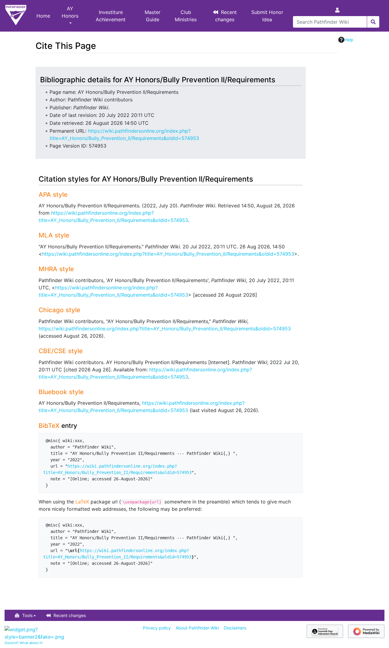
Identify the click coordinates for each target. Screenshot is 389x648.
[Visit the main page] (16, 16)
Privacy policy (157, 627)
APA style (53, 194)
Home (43, 16)
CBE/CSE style (61, 351)
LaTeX (82, 502)
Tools (27, 615)
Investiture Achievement (111, 15)
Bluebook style (61, 392)
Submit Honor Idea (267, 15)
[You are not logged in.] (338, 10)
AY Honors (70, 12)
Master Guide (152, 15)
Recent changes (226, 15)
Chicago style (59, 310)
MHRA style (56, 269)
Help (348, 39)
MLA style (54, 235)
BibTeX (49, 425)
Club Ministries (186, 15)
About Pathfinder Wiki (197, 627)
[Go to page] (373, 22)
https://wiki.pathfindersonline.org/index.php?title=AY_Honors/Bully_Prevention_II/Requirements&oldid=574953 (168, 254)
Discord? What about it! (24, 643)
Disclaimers (235, 627)
